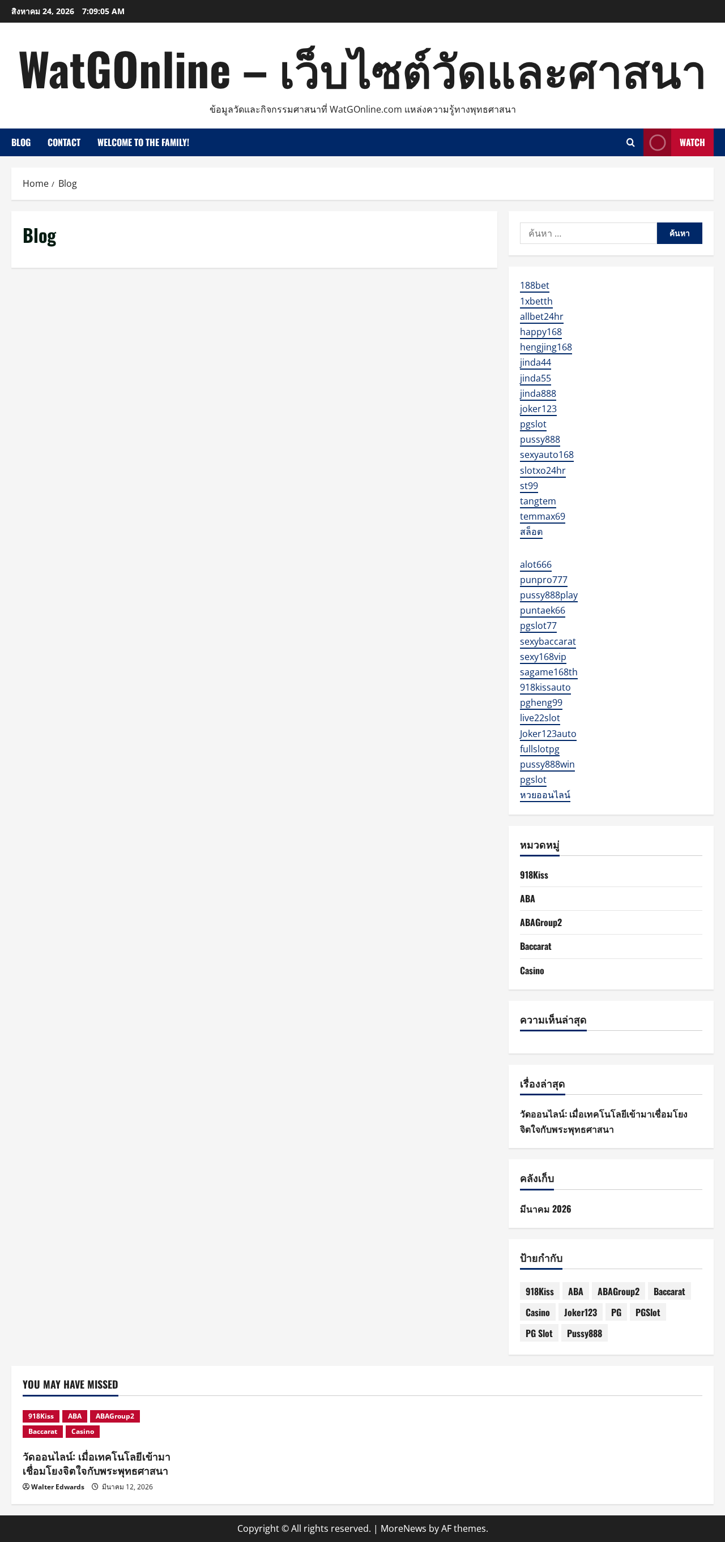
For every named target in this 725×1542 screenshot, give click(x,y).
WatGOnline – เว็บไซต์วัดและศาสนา (362, 68)
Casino (532, 970)
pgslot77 (538, 625)
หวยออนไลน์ (545, 795)
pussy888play (549, 595)
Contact (64, 142)
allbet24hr (542, 316)
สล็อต (531, 531)
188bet (534, 285)
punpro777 (544, 579)
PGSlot (648, 1312)
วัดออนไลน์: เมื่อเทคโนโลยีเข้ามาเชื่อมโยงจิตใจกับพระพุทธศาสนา (96, 1463)
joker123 (538, 408)
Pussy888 (584, 1333)
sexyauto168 (547, 454)
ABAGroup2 (541, 922)
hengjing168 (546, 347)
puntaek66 (542, 610)
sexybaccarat (548, 641)
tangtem (538, 501)
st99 (529, 485)
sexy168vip (543, 656)
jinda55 (535, 378)
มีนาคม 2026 (546, 1208)
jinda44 (535, 362)
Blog (21, 142)
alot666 (536, 564)
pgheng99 (541, 702)
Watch (692, 142)
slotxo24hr (543, 470)
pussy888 (540, 439)
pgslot (533, 424)
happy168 (541, 331)
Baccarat (536, 946)
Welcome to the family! (143, 142)
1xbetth (536, 301)
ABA (527, 898)
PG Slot (539, 1333)
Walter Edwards (57, 1487)
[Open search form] (630, 142)
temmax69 (542, 516)
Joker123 (580, 1312)
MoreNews (404, 1528)
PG (616, 1312)
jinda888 (538, 393)
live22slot (540, 718)
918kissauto (545, 687)
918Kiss (534, 874)
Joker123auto (548, 733)
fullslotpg (540, 749)
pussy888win (547, 764)
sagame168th (549, 672)
